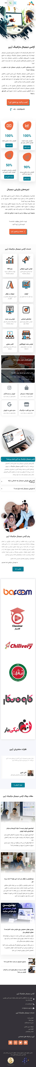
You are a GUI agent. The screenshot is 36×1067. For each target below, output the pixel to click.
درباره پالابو (27, 179)
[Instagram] (15, 1042)
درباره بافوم (27, 147)
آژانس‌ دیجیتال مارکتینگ (16, 466)
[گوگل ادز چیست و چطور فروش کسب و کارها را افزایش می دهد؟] (31, 973)
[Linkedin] (10, 1042)
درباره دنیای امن (9, 177)
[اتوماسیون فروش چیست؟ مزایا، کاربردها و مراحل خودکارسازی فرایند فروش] (18, 812)
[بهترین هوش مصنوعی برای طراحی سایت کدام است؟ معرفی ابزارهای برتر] (18, 913)
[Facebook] (25, 1042)
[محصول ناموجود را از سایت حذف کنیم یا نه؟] (31, 965)
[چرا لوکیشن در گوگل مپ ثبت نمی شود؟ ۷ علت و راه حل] (18, 862)
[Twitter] (20, 1042)
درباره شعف (9, 145)
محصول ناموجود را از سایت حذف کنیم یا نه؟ (15, 962)
